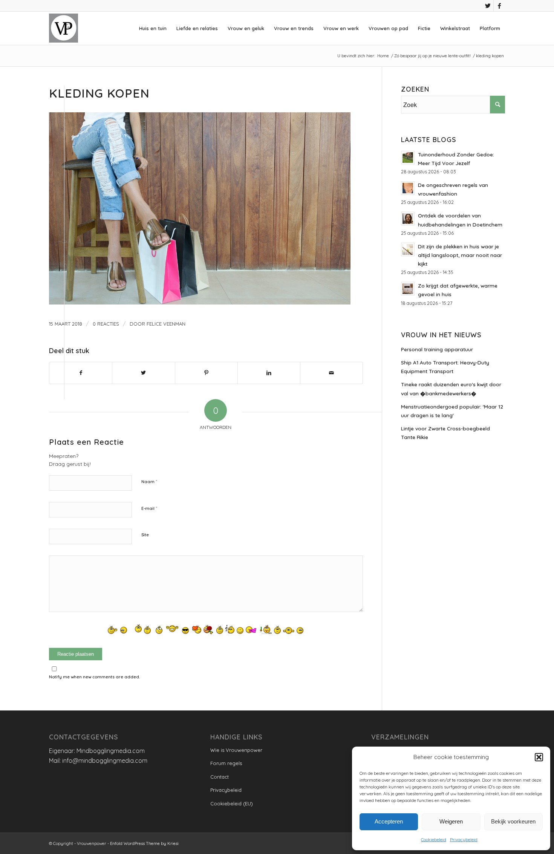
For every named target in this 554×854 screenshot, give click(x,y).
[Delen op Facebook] (80, 372)
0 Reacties (106, 324)
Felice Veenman (166, 324)
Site (145, 534)
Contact (219, 777)
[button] (539, 757)
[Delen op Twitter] (143, 372)
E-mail (149, 508)
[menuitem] (152, 28)
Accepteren (389, 821)
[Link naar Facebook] (499, 5)
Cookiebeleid (433, 839)
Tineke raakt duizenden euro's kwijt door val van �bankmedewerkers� (451, 388)
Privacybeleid (463, 839)
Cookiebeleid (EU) (231, 803)
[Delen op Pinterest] (206, 372)
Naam (149, 481)
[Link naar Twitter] (487, 5)
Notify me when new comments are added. (94, 677)
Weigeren (451, 821)
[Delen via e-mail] (331, 372)
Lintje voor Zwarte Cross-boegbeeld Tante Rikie (445, 432)
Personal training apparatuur (437, 349)
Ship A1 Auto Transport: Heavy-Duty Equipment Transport (445, 366)
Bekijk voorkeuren (513, 821)
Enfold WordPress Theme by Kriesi (144, 843)
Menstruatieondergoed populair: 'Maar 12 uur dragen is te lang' (452, 410)
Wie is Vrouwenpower (236, 750)
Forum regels (226, 763)
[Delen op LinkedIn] (269, 372)
